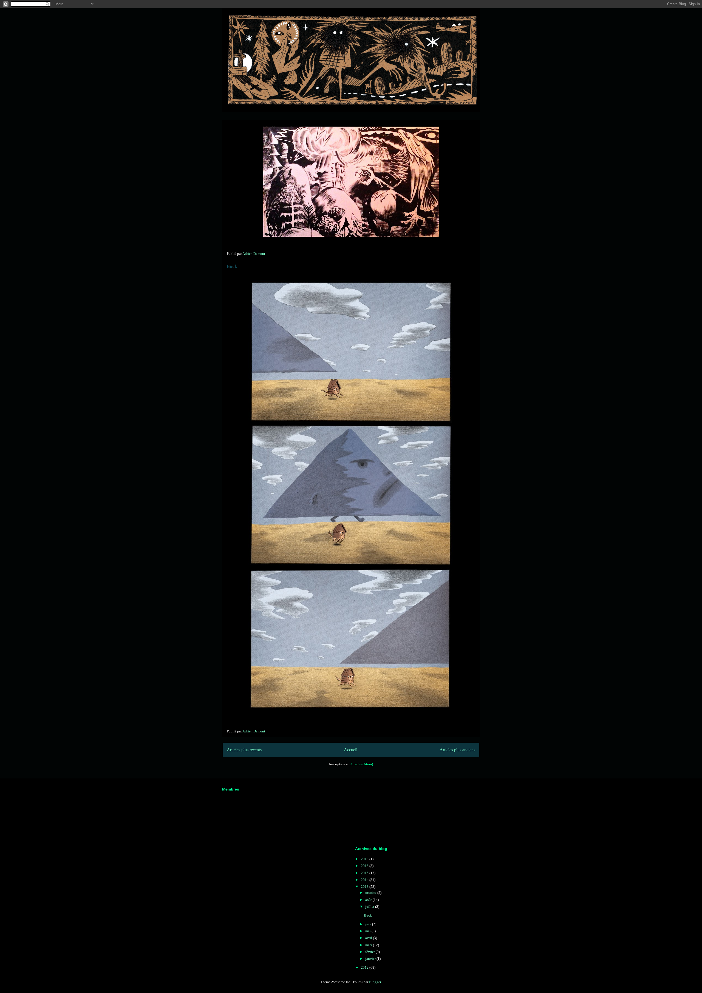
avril (369, 938)
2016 (365, 866)
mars (369, 945)
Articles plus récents (244, 749)
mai (368, 931)
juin (368, 924)
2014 (365, 880)
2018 (365, 859)
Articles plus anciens (457, 749)
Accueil (350, 749)
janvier (371, 959)
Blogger (375, 982)
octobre (371, 893)
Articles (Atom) (361, 764)
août (369, 900)
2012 (365, 967)
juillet (370, 906)
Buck (232, 267)
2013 (365, 886)
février (370, 952)
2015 (365, 873)
